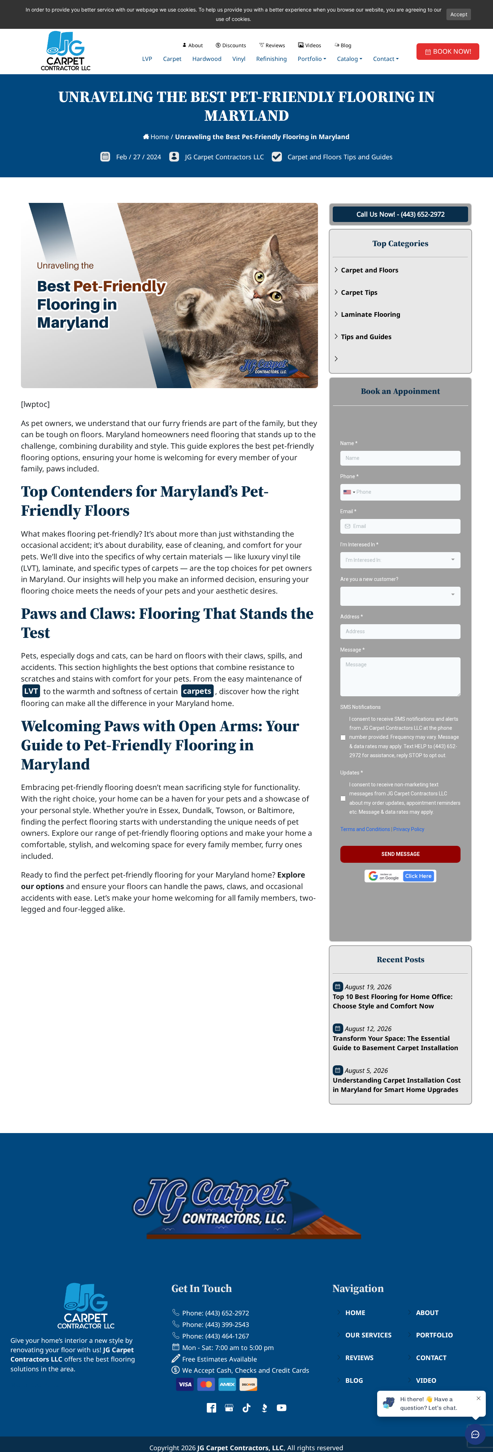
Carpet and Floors (369, 270)
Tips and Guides (366, 336)
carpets (197, 690)
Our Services (368, 1335)
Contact (431, 1357)
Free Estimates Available (218, 1359)
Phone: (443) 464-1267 (214, 1336)
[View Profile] (211, 1408)
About (427, 1312)
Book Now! (451, 51)
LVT (31, 690)
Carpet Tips (359, 292)
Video (426, 1380)
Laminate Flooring (370, 314)
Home (159, 136)
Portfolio (434, 1335)
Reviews (359, 1357)
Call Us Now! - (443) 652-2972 (401, 214)
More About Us (34, 1384)
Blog (354, 1380)
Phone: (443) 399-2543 (214, 1324)
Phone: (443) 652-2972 (214, 1313)
